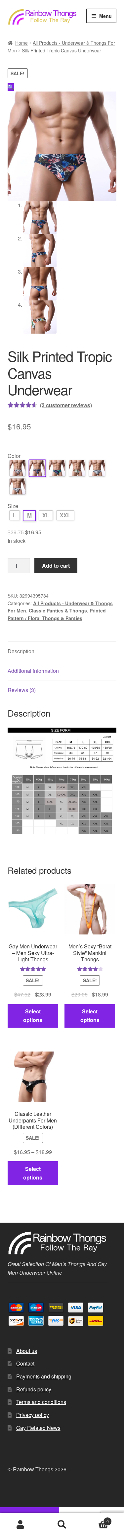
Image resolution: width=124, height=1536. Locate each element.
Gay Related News (38, 1428)
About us (26, 1351)
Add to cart (56, 565)
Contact (25, 1363)
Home (21, 42)
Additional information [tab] (33, 670)
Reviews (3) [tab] (22, 690)
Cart (96, 1519)
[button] (11, 87)
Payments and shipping (43, 1376)
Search (62, 1524)
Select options (32, 1015)
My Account (20, 1524)
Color (14, 456)
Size (13, 506)
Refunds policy (33, 1389)
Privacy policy (32, 1415)
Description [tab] (21, 651)
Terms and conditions (41, 1402)
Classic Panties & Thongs (58, 610)
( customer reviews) (66, 405)
